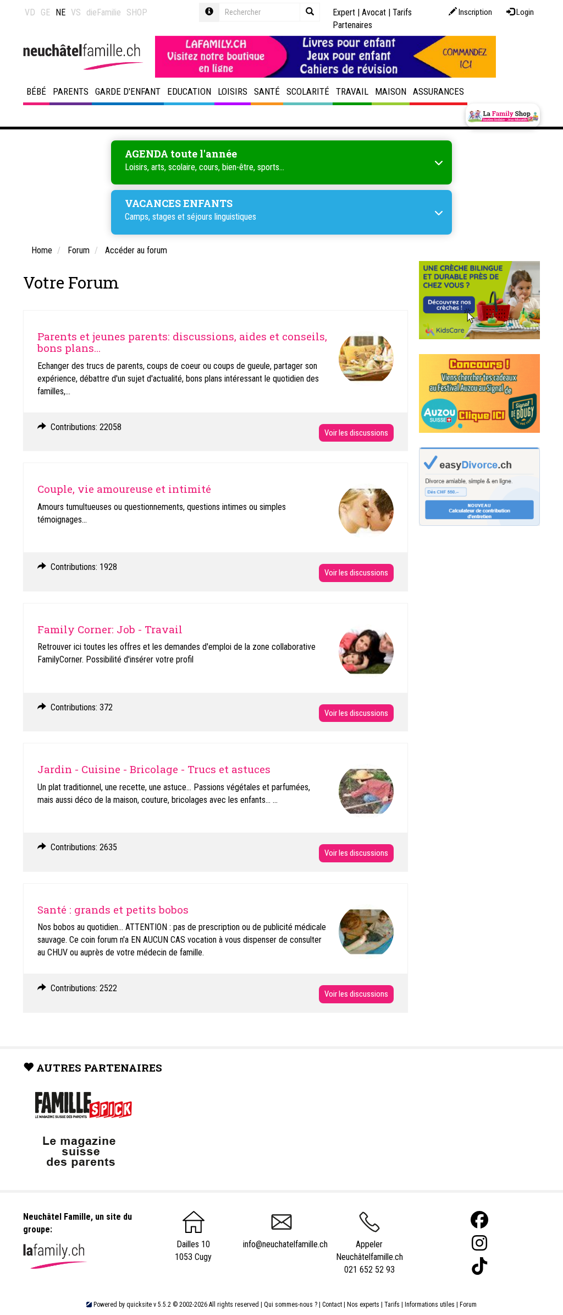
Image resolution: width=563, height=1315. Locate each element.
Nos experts (363, 1304)
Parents (71, 91)
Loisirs (232, 91)
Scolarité (307, 91)
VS (76, 12)
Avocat (374, 12)
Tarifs (392, 1304)
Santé (267, 91)
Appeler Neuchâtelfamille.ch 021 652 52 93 (369, 1256)
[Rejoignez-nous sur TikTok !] (479, 1266)
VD (30, 12)
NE (60, 12)
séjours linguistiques (221, 216)
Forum (468, 1304)
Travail (352, 91)
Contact (332, 1304)
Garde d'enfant (128, 91)
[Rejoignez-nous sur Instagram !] (479, 1243)
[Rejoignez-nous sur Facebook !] (479, 1220)
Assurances (438, 91)
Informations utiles (430, 1304)
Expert (344, 12)
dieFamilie (103, 12)
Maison (390, 91)
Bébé (36, 91)
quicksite (139, 1304)
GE (45, 12)
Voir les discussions (356, 433)
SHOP (136, 12)
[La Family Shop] (503, 116)
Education (189, 91)
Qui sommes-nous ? (290, 1304)
